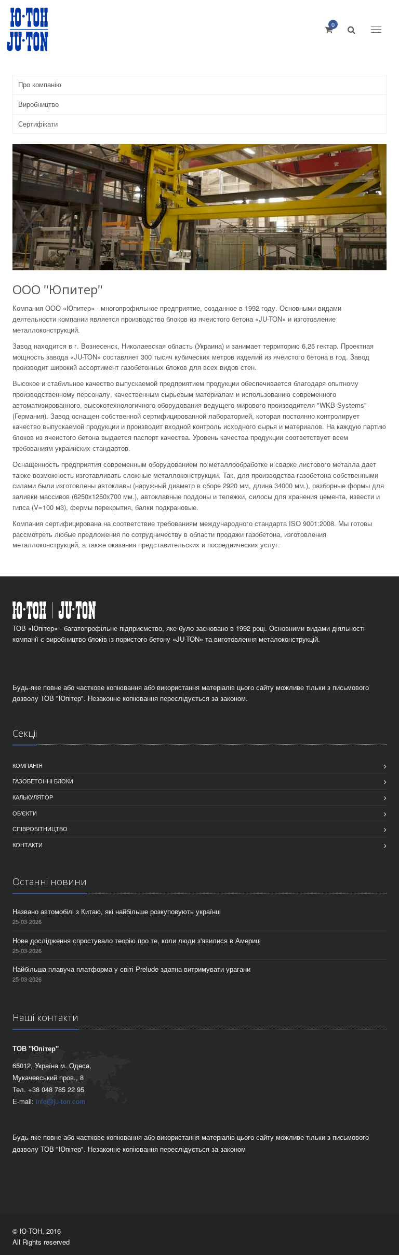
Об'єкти (24, 813)
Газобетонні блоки (42, 781)
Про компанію (39, 84)
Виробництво (38, 104)
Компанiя (27, 765)
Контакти (27, 844)
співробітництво (40, 828)
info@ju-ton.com (60, 1101)
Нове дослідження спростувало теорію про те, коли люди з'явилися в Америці (136, 940)
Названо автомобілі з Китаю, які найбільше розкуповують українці (116, 911)
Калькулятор (32, 797)
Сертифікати (38, 124)
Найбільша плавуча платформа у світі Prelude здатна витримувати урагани (131, 969)
